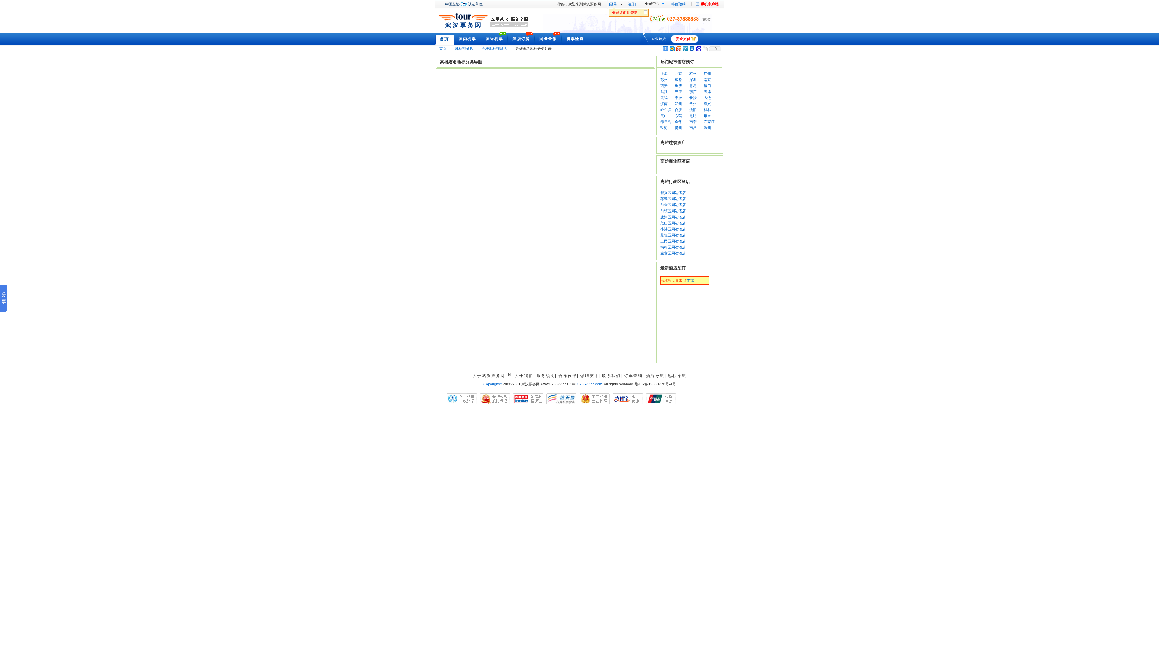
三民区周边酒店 (673, 241)
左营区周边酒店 (673, 253)
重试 (690, 280)
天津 (707, 92)
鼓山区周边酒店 (673, 223)
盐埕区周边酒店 (673, 235)
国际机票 (494, 39)
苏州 (664, 80)
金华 (678, 122)
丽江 (693, 92)
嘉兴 (707, 104)
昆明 (693, 116)
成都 (678, 80)
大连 (707, 98)
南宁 (693, 122)
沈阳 (693, 110)
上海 (664, 74)
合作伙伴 (567, 375)
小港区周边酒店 (673, 229)
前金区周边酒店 (673, 205)
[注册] (631, 4)
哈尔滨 (665, 110)
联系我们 (611, 375)
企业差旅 (658, 39)
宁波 (678, 98)
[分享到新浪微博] (678, 49)
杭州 (693, 74)
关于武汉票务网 (492, 375)
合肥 (678, 110)
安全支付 (683, 39)
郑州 (678, 104)
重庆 (678, 86)
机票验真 (575, 39)
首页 (444, 39)
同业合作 (548, 39)
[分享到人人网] (691, 49)
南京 (707, 80)
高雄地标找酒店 (494, 48)
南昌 (693, 128)
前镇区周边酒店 (673, 211)
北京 (678, 74)
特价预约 (678, 4)
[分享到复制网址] (705, 49)
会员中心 (652, 4)
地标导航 (677, 375)
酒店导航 (655, 375)
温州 (707, 128)
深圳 (693, 80)
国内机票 (467, 39)
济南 (664, 104)
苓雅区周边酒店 (673, 199)
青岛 (693, 86)
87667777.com (589, 384)
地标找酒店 (464, 48)
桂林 (707, 110)
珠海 (664, 128)
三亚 (678, 92)
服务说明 (546, 375)
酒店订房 (521, 39)
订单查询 (633, 375)
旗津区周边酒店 (673, 217)
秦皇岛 (665, 122)
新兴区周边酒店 (673, 193)
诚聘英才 (589, 375)
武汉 (664, 92)
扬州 (678, 128)
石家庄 (709, 122)
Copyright (492, 384)
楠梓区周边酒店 (673, 247)
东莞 (678, 116)
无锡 (664, 98)
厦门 (707, 86)
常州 (693, 104)
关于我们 (524, 375)
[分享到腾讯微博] (685, 49)
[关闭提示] (645, 13)
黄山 (664, 116)
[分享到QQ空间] (672, 49)
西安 (664, 86)
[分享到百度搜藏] (698, 49)
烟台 (707, 116)
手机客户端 (710, 4)
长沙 (693, 98)
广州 (707, 74)
